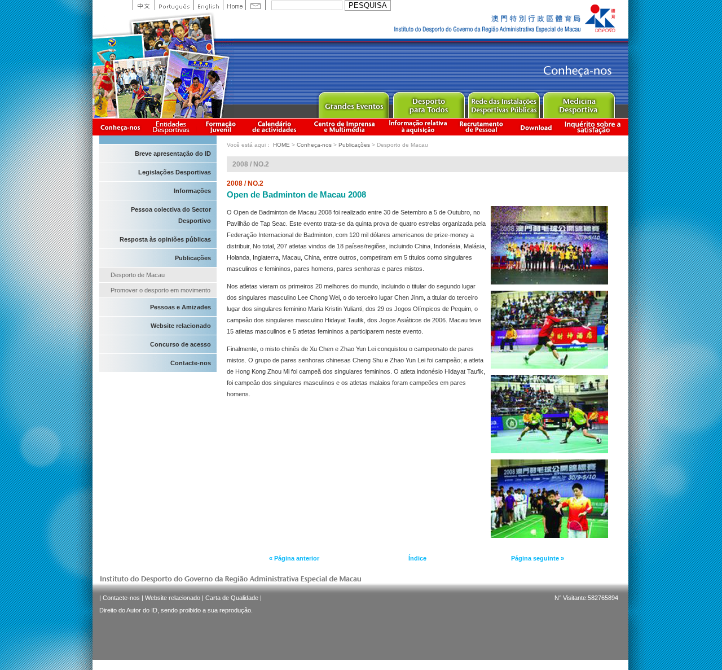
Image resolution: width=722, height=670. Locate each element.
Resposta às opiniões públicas (165, 239)
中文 (144, 5)
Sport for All (428, 102)
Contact (255, 5)
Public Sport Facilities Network (503, 102)
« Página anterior (294, 558)
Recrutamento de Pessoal (481, 126)
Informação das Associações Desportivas (173, 126)
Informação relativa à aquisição (418, 126)
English (208, 5)
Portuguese (174, 5)
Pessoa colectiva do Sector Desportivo (171, 215)
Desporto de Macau (138, 274)
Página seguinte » (537, 558)
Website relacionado (181, 325)
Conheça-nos (120, 126)
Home (234, 5)
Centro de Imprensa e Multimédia (345, 126)
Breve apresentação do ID (173, 153)
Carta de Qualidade (231, 597)
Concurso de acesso (180, 344)
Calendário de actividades (274, 126)
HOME (281, 145)
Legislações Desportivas (174, 172)
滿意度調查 (594, 126)
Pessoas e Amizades (180, 307)
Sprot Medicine (578, 102)
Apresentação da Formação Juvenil (220, 126)
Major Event (353, 102)
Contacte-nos (190, 363)
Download (536, 126)
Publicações (193, 258)
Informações (192, 190)
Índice (417, 558)
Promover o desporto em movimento (160, 290)
